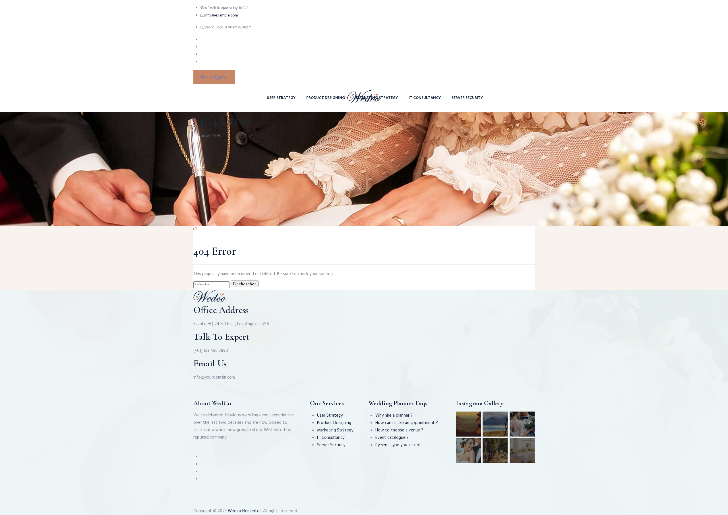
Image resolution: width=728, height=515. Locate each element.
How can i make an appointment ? (406, 423)
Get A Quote (213, 77)
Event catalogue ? (392, 437)
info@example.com (221, 15)
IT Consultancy (425, 98)
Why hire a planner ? (394, 415)
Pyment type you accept (398, 445)
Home (203, 136)
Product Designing (325, 98)
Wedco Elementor (244, 511)
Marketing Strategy (377, 98)
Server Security (467, 98)
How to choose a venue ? (399, 430)
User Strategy (281, 98)
